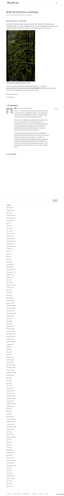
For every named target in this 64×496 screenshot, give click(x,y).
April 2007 (9, 354)
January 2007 (10, 362)
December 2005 (10, 396)
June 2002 (9, 442)
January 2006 (10, 393)
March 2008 (9, 326)
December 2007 (10, 334)
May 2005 (9, 411)
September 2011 (11, 246)
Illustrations (17, 494)
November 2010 (10, 272)
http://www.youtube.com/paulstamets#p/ (18, 88)
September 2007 (11, 341)
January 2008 (10, 331)
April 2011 (9, 259)
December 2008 (10, 305)
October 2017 (10, 220)
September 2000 (11, 465)
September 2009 (11, 285)
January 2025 (10, 207)
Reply (56, 109)
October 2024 (10, 210)
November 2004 (10, 421)
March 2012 (9, 231)
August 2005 (10, 406)
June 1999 (9, 481)
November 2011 (10, 241)
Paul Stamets (10, 28)
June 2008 (9, 321)
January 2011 (10, 267)
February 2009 (10, 300)
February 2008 (10, 329)
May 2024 (9, 213)
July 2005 (8, 409)
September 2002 (11, 437)
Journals (41, 494)
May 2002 (9, 445)
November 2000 (10, 460)
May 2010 (9, 280)
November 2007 (10, 336)
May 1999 (9, 483)
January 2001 (10, 457)
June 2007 (9, 349)
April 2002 (9, 447)
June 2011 (9, 254)
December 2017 (10, 215)
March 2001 (9, 455)
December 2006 (10, 365)
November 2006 (10, 367)
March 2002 (9, 450)
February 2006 (10, 390)
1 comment (29, 15)
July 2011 (8, 251)
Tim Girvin (10, 15)
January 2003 (10, 434)
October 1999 (10, 478)
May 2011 (9, 256)
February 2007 (10, 360)
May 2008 (9, 323)
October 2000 (10, 463)
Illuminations (26, 494)
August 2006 (10, 375)
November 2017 (10, 218)
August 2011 (10, 249)
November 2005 (10, 398)
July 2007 (8, 347)
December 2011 (10, 238)
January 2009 (10, 303)
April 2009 (9, 295)
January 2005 (10, 416)
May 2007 (9, 352)
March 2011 (9, 262)
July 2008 (8, 318)
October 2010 (10, 274)
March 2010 (9, 282)
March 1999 (9, 486)
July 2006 (8, 378)
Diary (23, 15)
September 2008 (11, 313)
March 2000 (9, 473)
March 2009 (9, 298)
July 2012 (8, 223)
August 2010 (10, 277)
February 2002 (10, 452)
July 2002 (8, 439)
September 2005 (11, 403)
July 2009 (8, 290)
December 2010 (10, 269)
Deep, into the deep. (25, 83)
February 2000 (10, 476)
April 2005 (9, 414)
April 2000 (9, 470)
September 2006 (11, 372)
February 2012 (10, 233)
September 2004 (11, 427)
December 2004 (10, 419)
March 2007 (9, 357)
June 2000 (9, 468)
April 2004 (9, 432)
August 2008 (10, 316)
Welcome (9, 494)
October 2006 (10, 370)
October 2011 (10, 243)
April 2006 (9, 385)
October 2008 (10, 311)
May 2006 (9, 383)
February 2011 (10, 264)
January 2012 (10, 236)
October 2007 (10, 339)
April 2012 (9, 228)
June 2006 (9, 380)
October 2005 (10, 401)
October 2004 (10, 424)
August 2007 (10, 344)
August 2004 (10, 429)
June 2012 (9, 225)
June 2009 (9, 292)
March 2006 (9, 388)
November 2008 (10, 308)
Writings (34, 494)
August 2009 (10, 287)
